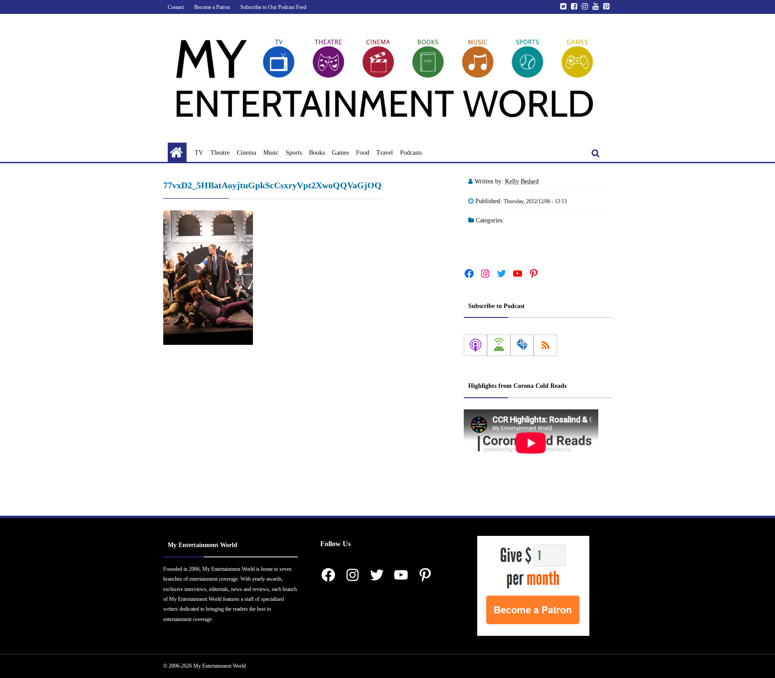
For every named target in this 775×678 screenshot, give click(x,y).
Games (340, 152)
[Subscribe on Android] (498, 345)
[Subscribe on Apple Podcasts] (475, 345)
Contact (176, 7)
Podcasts (411, 152)
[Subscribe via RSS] (545, 345)
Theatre (220, 152)
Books (317, 152)
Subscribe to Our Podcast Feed (273, 7)
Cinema (246, 152)
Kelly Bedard (522, 181)
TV (199, 152)
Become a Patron (212, 7)
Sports (294, 152)
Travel (384, 152)
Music (271, 152)
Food (362, 152)
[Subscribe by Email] (522, 345)
